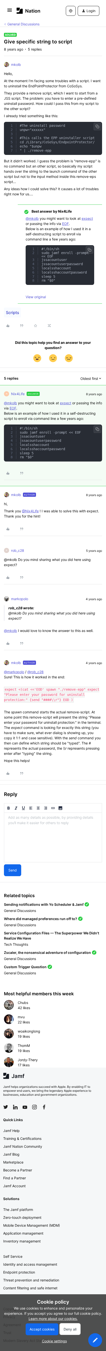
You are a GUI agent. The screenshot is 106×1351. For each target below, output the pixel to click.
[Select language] (71, 11)
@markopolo (14, 672)
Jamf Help (11, 1131)
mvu (21, 1017)
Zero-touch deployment (22, 1217)
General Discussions (23, 24)
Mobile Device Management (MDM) (31, 1225)
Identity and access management (30, 1264)
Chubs (23, 1002)
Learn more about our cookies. (53, 1318)
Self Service (12, 1256)
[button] (10, 12)
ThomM (24, 1045)
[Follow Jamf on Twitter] (5, 1107)
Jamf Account (14, 1186)
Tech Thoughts (16, 944)
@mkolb (32, 218)
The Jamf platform (18, 1209)
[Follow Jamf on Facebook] (44, 1107)
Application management (23, 1233)
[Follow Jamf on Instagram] (34, 1107)
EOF (65, 224)
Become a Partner (17, 1170)
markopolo (19, 599)
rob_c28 (17, 550)
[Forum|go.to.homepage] (28, 11)
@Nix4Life (30, 511)
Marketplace (13, 1162)
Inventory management (22, 1241)
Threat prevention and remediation (31, 1280)
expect (87, 218)
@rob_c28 (35, 672)
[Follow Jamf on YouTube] (24, 1107)
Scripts (12, 312)
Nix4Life (18, 394)
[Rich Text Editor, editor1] (53, 837)
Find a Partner (14, 1178)
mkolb (16, 64)
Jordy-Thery (28, 1060)
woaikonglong (29, 1031)
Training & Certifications (22, 1138)
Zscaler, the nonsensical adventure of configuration (47, 952)
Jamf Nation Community (22, 1146)
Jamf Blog (11, 1154)
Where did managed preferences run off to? (40, 919)
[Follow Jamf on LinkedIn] (15, 1107)
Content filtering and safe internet (30, 1288)
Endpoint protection (19, 1272)
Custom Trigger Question (25, 967)
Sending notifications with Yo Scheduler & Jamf (44, 904)
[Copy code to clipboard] (97, 126)
